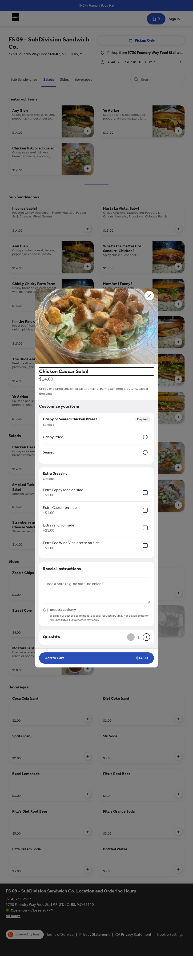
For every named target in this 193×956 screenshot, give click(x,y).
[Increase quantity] (146, 637)
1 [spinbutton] (138, 637)
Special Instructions (62, 568)
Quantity (51, 636)
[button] (96, 326)
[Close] (149, 295)
